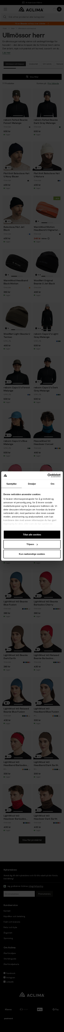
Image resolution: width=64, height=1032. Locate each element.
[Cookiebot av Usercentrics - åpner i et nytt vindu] (48, 475)
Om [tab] (52, 483)
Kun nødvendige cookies (32, 554)
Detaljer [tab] (32, 483)
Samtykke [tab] (11, 483)
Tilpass (30, 544)
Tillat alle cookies (32, 534)
